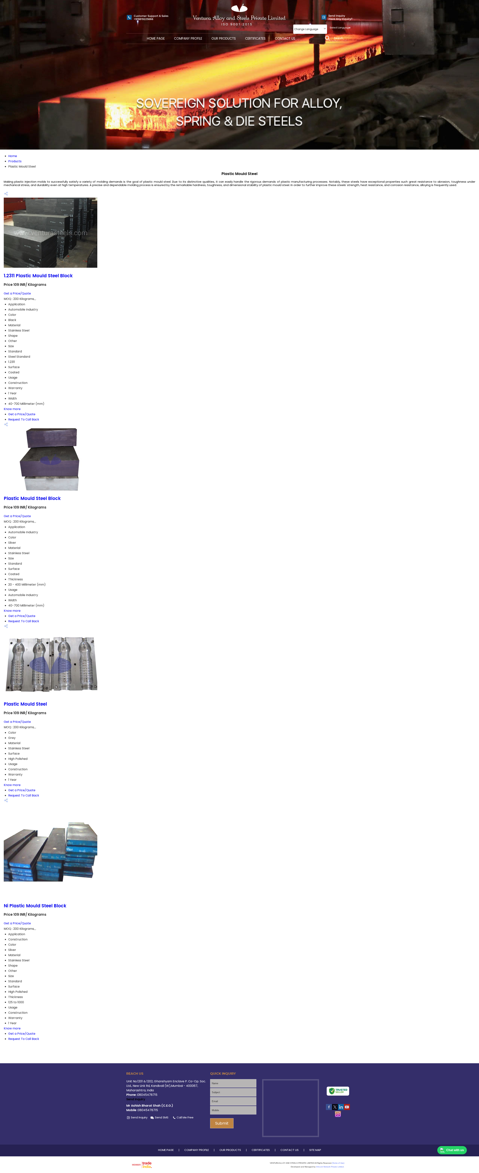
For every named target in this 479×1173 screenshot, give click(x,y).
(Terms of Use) (338, 1163)
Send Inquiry (135, 1099)
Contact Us (285, 38)
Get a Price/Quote (17, 293)
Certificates (255, 38)
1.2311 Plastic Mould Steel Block (38, 276)
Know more (12, 409)
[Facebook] (329, 1109)
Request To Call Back (23, 419)
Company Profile (188, 38)
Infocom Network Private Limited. (330, 1167)
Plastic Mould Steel (25, 704)
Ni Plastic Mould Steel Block (35, 906)
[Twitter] (335, 1109)
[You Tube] (347, 1109)
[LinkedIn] (341, 1109)
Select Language (340, 27)
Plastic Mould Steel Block (32, 498)
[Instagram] (338, 1116)
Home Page (156, 38)
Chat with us (455, 1150)
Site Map (315, 1150)
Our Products (223, 38)
